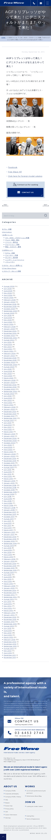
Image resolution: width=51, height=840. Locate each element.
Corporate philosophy (12, 794)
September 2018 (10, 492)
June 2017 (8, 523)
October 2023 (9, 362)
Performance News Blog (33, 796)
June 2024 (8, 344)
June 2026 (8, 291)
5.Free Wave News (9, 268)
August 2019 (9, 467)
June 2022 (8, 398)
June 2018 (8, 499)
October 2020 (9, 443)
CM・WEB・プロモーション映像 (30, 37)
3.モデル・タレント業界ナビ (12, 265)
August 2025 (9, 313)
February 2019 (9, 481)
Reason (7, 803)
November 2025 (10, 306)
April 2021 (8, 429)
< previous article (5, 205)
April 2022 (8, 402)
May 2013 (7, 633)
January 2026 (9, 302)
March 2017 (8, 530)
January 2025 (9, 329)
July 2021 (7, 423)
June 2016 (8, 550)
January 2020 (9, 456)
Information (7, 232)
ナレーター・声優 (11, 255)
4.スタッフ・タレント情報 (11, 271)
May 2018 (7, 501)
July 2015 (7, 575)
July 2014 (7, 601)
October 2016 (9, 541)
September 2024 (10, 338)
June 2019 (8, 472)
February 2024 (10, 353)
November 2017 (10, 514)
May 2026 (8, 293)
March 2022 (8, 405)
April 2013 (8, 635)
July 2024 (8, 342)
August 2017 (9, 519)
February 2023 (10, 380)
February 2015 (9, 586)
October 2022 (9, 389)
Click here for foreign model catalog (25, 176)
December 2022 (10, 385)
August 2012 (9, 648)
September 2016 (10, 543)
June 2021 (8, 425)
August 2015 (9, 572)
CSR (6, 812)
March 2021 (8, 432)
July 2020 (8, 445)
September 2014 (10, 597)
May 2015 (7, 579)
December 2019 (10, 458)
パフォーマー (10, 262)
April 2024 (8, 349)
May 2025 (8, 320)
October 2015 (9, 568)
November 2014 (10, 592)
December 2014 (10, 590)
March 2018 (8, 505)
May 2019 (7, 474)
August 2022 (9, 394)
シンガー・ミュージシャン (14, 260)
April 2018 (8, 503)
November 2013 (10, 619)
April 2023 (8, 376)
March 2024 (8, 351)
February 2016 (9, 559)
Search (45, 215)
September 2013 (10, 624)
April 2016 (8, 554)
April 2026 (8, 295)
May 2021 (7, 427)
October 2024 (9, 335)
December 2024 (10, 331)
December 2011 (10, 655)
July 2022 (8, 396)
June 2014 (8, 604)
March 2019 (8, 478)
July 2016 (7, 548)
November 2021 (10, 414)
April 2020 (8, 449)
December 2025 (10, 304)
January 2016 (9, 561)
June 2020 (8, 447)
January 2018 (9, 510)
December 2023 (10, 358)
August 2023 (9, 367)
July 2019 (7, 470)
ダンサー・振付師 (11, 257)
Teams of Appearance (33, 819)
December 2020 (10, 438)
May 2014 (7, 606)
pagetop (3, 837)
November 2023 (10, 360)
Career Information (11, 815)
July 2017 (7, 521)
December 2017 (10, 512)
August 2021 (9, 420)
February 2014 (9, 613)
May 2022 (8, 400)
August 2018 (9, 494)
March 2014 (8, 610)
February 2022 (10, 407)
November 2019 (10, 461)
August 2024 (9, 340)
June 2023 (8, 371)
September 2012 (10, 646)
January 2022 (9, 409)
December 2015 (10, 563)
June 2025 (8, 318)
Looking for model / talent (34, 806)
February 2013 (9, 639)
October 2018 (9, 490)
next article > (46, 205)
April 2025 (8, 322)
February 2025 (9, 326)
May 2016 (7, 552)
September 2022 (10, 391)
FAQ (6, 800)
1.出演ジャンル (12, 37)
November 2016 (10, 539)
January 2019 (9, 483)
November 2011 (10, 657)
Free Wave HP (15, 172)
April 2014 (8, 608)
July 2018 (7, 496)
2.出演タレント (7, 250)
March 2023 (8, 378)
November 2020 (10, 440)
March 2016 (8, 557)
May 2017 (7, 525)
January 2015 (9, 588)
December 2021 (10, 411)
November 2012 (10, 644)
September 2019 (10, 465)
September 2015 (10, 570)
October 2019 (9, 463)
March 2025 (8, 324)
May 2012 (7, 651)
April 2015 (8, 581)
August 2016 (9, 546)
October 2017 (9, 516)
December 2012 (10, 642)
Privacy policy (9, 809)
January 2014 (9, 615)
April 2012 (8, 653)
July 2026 (8, 288)
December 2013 (10, 617)
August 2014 (9, 599)
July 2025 (8, 315)
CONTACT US (28, 192)
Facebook (12, 167)
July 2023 (8, 369)
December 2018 (10, 485)
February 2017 (9, 532)
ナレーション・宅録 (12, 244)
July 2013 (7, 628)
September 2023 (10, 364)
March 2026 (8, 297)
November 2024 (10, 333)
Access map (8, 806)
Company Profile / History (13, 797)
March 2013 (8, 637)
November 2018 (10, 487)
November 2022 (10, 387)
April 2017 (8, 528)
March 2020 (9, 452)
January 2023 (9, 382)
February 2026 (10, 300)
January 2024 (9, 356)
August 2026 (9, 286)
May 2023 (8, 373)
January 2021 (9, 436)
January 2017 (9, 534)
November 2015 (10, 566)
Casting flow (30, 816)
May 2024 (8, 347)
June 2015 (8, 577)
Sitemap (8, 818)
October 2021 (9, 416)
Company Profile (10, 791)
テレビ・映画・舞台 (12, 240)
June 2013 (8, 630)
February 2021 (9, 434)
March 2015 (8, 584)
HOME (3, 37)
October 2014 (9, 595)
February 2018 (9, 508)
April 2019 (8, 476)
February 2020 (10, 454)
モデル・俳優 (7, 229)
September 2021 (10, 418)
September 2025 (10, 311)
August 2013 (9, 626)
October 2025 (9, 309)
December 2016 (10, 537)
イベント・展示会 (11, 242)
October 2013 (9, 622)
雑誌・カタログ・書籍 (13, 247)
